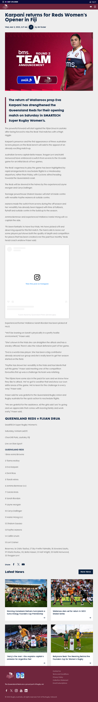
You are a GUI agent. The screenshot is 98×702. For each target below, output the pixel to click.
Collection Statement (60, 680)
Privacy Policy (58, 677)
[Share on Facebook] (13, 564)
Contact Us (57, 671)
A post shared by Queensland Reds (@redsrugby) (37, 315)
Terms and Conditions (61, 674)
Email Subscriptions (60, 683)
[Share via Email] (23, 564)
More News (86, 572)
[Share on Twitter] (18, 564)
